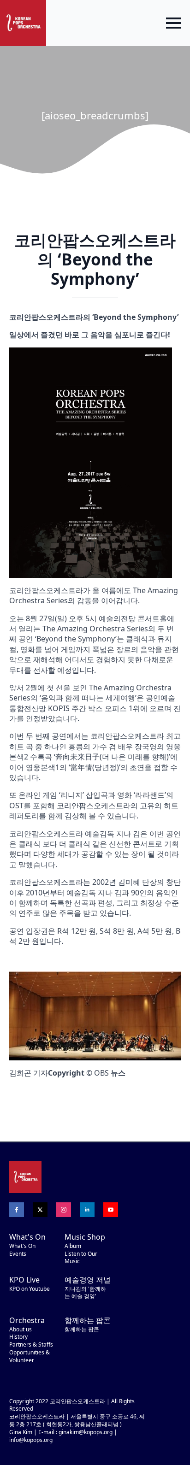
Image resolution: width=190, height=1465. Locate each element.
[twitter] (40, 1209)
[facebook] (16, 1209)
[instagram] (63, 1209)
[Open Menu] (173, 23)
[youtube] (110, 1209)
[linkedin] (87, 1209)
